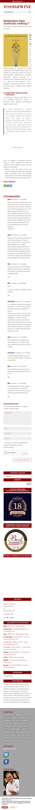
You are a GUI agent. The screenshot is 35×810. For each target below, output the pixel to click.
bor (4, 717)
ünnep (10, 740)
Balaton (12, 714)
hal (20, 723)
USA (17, 737)
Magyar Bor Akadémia (15, 729)
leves (5, 729)
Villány (25, 737)
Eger (19, 717)
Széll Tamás (6, 737)
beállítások (20, 803)
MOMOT (17, 732)
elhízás (28, 717)
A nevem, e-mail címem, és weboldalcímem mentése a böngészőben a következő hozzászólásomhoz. (16, 445)
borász (8, 717)
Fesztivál (6, 723)
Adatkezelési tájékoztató (10, 749)
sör (11, 737)
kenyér (24, 726)
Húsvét (14, 726)
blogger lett (7, 162)
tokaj (14, 737)
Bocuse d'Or (26, 714)
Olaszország (13, 735)
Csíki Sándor (10, 26)
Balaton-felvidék (19, 714)
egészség (23, 717)
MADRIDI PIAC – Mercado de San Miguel (17, 634)
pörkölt (23, 735)
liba (8, 729)
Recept (27, 735)
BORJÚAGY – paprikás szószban (16, 626)
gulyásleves (15, 723)
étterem (5, 740)
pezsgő (18, 735)
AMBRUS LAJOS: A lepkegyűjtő (16, 657)
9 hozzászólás (7, 28)
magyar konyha (24, 729)
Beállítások (12, 807)
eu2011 (18, 720)
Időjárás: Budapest (8, 606)
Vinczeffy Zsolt (7, 642)
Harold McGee (25, 162)
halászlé (24, 723)
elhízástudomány (7, 720)
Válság (29, 737)
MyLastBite (6, 102)
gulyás (10, 723)
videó (21, 737)
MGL (9, 264)
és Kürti (26, 73)
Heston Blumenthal (8, 726)
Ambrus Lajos (7, 714)
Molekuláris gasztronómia (25, 26)
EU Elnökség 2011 (24, 720)
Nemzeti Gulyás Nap (25, 732)
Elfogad (5, 807)
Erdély (13, 720)
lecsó (29, 726)
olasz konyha (6, 735)
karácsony (20, 726)
